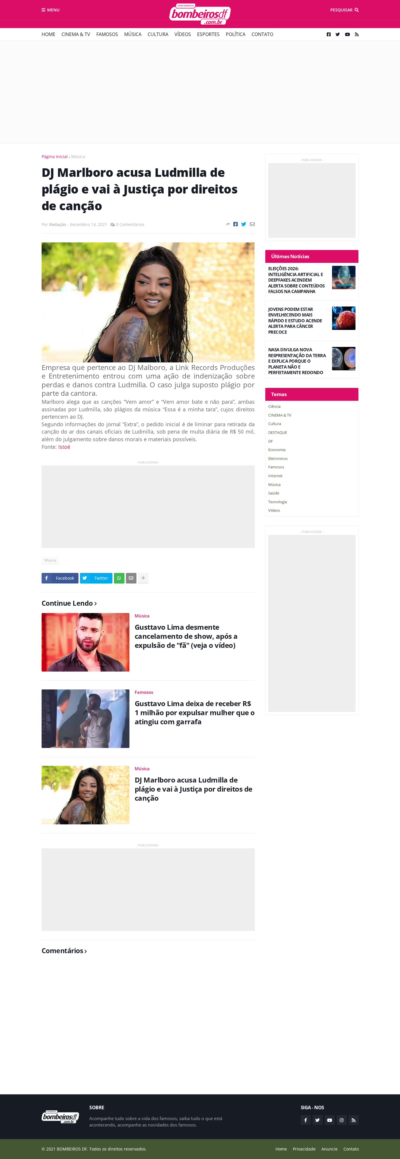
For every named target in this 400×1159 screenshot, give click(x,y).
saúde (273, 493)
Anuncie (330, 1149)
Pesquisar (341, 10)
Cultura (158, 34)
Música (132, 34)
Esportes (208, 34)
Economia (277, 449)
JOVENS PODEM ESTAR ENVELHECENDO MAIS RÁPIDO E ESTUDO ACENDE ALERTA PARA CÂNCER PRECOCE (295, 321)
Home (48, 34)
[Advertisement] (200, 92)
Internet (275, 475)
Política (235, 34)
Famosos (107, 34)
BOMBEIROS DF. (72, 1149)
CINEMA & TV (75, 34)
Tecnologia (277, 501)
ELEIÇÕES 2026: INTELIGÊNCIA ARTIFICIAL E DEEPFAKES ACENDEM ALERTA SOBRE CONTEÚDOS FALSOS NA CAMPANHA (296, 280)
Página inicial (55, 156)
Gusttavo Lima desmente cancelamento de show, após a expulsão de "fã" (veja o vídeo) (186, 636)
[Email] (252, 224)
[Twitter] (243, 224)
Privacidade (304, 1149)
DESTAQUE (277, 432)
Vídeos (183, 34)
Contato (262, 34)
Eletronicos (278, 458)
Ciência (274, 406)
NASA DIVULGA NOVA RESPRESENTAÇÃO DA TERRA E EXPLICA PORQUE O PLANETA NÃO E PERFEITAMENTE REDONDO (297, 361)
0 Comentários (130, 224)
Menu (53, 10)
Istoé (64, 446)
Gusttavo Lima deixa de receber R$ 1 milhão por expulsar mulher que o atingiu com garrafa (195, 712)
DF (270, 441)
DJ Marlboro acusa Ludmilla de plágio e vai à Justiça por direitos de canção (193, 789)
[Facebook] (235, 224)
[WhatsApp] (119, 578)
